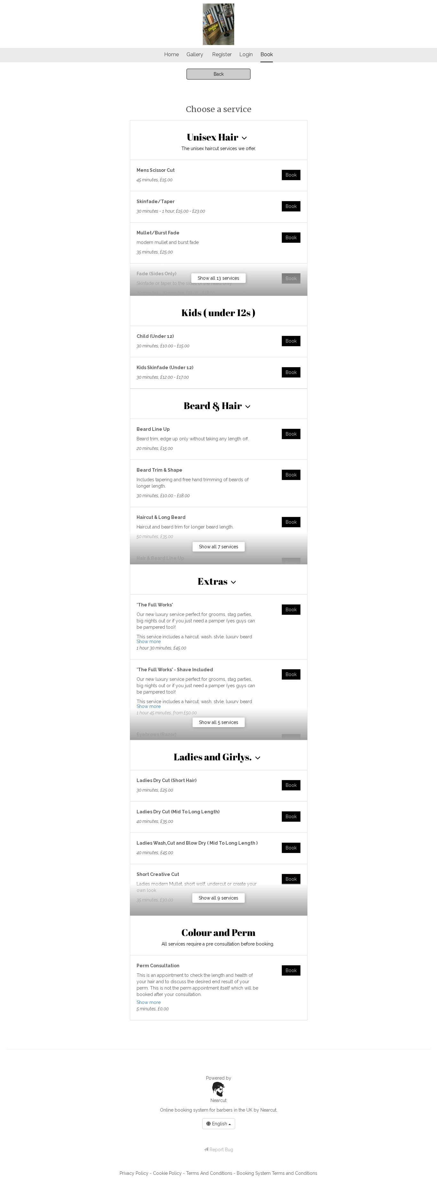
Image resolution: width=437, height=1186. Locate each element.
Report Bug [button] (220, 1149)
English (219, 1123)
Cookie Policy (168, 1173)
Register (222, 54)
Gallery (195, 54)
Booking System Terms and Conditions (277, 1173)
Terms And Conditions (210, 1173)
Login (246, 54)
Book (266, 54)
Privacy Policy (135, 1173)
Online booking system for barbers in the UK (206, 1110)
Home (171, 54)
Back (219, 74)
